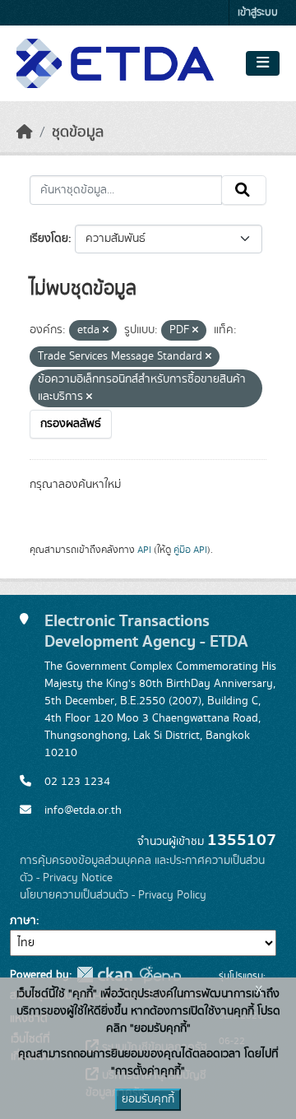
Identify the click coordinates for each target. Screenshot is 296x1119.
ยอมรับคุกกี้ (148, 1099)
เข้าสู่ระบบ (258, 13)
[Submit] (243, 190)
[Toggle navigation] (263, 63)
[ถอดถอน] (106, 330)
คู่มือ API (190, 549)
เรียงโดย (49, 238)
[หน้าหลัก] (24, 132)
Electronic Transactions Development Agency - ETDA (146, 631)
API (144, 549)
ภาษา (23, 920)
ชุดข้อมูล (78, 132)
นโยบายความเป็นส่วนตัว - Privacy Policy (113, 895)
